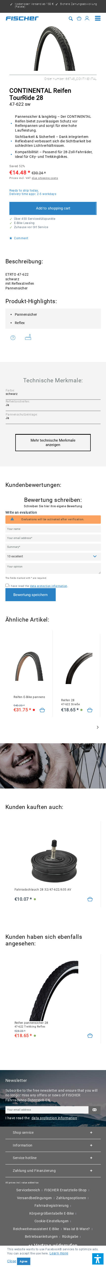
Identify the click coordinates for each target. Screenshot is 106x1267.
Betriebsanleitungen (41, 1236)
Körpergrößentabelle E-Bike (51, 1213)
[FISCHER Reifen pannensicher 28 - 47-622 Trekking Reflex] (54, 991)
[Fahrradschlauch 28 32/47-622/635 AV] (54, 858)
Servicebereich (28, 1190)
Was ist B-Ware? (76, 1229)
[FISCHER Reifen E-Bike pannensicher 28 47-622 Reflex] (29, 665)
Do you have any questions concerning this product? (16, 338)
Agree (24, 1261)
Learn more (59, 1253)
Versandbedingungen (34, 1198)
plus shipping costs (45, 178)
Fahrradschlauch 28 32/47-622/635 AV (43, 889)
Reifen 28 (70, 702)
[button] (98, 1259)
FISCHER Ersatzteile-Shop (65, 1190)
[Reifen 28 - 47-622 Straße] (90, 710)
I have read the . (38, 586)
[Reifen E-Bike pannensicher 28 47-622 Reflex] (42, 710)
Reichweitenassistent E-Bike (36, 1229)
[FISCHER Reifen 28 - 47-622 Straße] (76, 668)
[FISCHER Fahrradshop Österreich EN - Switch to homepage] (22, 18)
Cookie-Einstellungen (52, 1221)
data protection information (48, 586)
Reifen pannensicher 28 (31, 1024)
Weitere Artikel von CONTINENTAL (30, 338)
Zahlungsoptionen (71, 1198)
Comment (20, 238)
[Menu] (98, 18)
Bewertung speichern (30, 595)
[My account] (87, 18)
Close (11, 1261)
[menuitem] (98, 18)
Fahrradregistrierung (52, 1205)
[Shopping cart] (79, 18)
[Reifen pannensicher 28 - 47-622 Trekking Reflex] (90, 1036)
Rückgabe (70, 1236)
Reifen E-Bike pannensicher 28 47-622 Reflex (29, 697)
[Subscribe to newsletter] (94, 1110)
